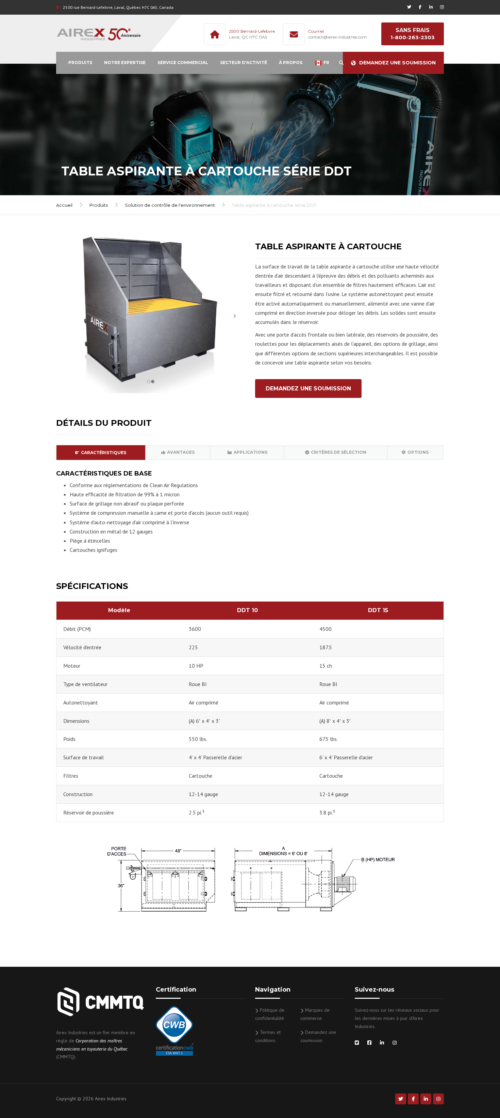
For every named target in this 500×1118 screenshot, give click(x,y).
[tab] (101, 452)
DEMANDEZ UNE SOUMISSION (308, 388)
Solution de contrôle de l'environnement (170, 205)
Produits (80, 62)
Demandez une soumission (397, 63)
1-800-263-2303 (412, 37)
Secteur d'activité (243, 62)
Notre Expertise (125, 62)
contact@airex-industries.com (337, 37)
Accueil (64, 205)
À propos (290, 62)
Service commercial (182, 62)
